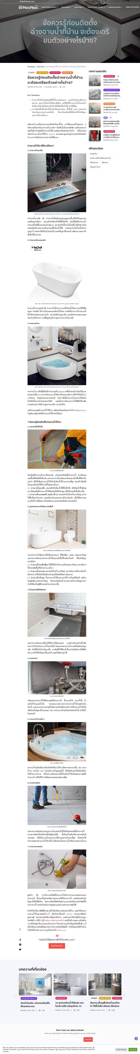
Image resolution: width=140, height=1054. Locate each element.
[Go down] (136, 1038)
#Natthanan (94, 162)
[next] (124, 995)
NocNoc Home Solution (96, 7)
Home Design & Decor (49, 7)
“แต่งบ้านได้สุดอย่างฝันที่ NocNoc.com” (56, 939)
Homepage (31, 66)
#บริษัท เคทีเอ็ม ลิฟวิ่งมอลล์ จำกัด (100, 158)
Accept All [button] (133, 1049)
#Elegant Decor (95, 167)
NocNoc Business (115, 7)
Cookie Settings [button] (121, 1049)
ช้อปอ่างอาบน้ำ (56, 945)
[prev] (16, 995)
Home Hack (65, 7)
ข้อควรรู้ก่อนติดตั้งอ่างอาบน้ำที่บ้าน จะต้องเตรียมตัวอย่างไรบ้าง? (66, 66)
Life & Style (78, 7)
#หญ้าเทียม (93, 154)
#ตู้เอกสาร (105, 162)
